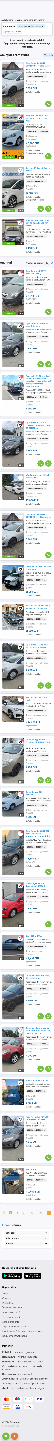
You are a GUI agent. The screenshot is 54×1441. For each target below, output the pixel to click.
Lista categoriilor (11, 1321)
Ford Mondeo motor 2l (37, 1080)
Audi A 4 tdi (31, 1169)
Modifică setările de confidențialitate (22, 1331)
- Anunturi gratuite (18, 1352)
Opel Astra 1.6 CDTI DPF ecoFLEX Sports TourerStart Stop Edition (38, 833)
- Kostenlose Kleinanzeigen (23, 1388)
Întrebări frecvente (12, 1307)
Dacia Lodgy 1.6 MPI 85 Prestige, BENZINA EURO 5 (38, 742)
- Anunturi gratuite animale (25, 1378)
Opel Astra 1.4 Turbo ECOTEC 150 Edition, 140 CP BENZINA (38, 425)
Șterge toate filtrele (13, 31)
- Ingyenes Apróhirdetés (23, 1383)
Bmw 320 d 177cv (34, 936)
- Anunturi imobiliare (20, 1356)
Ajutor (5, 1293)
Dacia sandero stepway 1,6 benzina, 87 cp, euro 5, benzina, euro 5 (38, 1030)
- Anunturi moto (17, 1374)
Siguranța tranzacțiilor (14, 1326)
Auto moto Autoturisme (30, 26)
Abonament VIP (11, 1312)
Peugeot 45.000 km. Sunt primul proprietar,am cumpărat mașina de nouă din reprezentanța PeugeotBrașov (38, 381)
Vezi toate (48, 55)
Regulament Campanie (15, 1335)
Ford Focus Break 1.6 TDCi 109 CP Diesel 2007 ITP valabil (38, 223)
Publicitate (8, 1303)
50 (52, 263)
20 (47, 263)
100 (40, 1213)
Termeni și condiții (11, 1317)
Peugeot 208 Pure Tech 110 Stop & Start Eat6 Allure (37, 118)
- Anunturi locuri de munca (22, 1361)
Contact (6, 1298)
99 (32, 1213)
